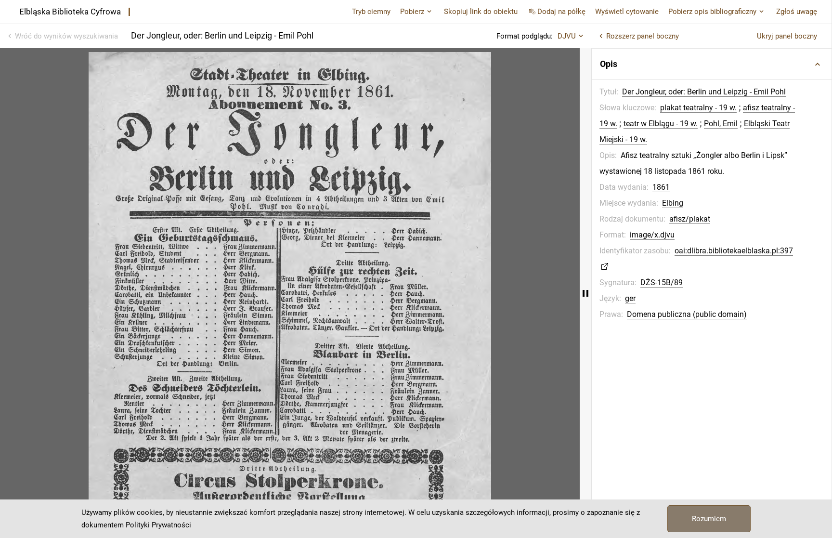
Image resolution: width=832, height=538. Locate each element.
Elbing (672, 203)
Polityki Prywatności (158, 525)
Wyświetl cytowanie (627, 11)
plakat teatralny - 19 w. (698, 107)
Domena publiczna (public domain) (687, 314)
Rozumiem (709, 518)
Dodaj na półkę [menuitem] (561, 11)
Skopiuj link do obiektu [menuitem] (481, 11)
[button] (712, 64)
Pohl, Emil (721, 123)
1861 (661, 187)
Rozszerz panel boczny (642, 36)
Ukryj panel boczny (787, 36)
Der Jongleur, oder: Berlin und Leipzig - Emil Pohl (704, 91)
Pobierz (412, 11)
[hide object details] (585, 293)
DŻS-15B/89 (661, 282)
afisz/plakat (689, 218)
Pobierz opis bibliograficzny (712, 11)
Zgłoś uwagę (796, 11)
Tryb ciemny (371, 11)
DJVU (567, 36)
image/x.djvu (652, 234)
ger (630, 298)
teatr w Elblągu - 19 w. (661, 123)
